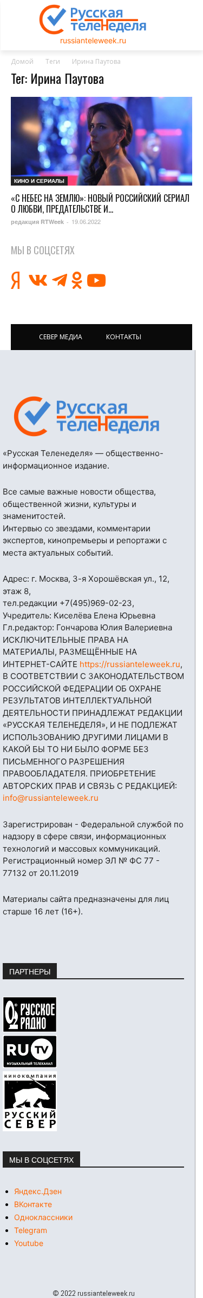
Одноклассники (43, 1217)
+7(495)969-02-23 (96, 603)
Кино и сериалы (39, 181)
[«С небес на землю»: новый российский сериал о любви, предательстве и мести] (101, 141)
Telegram (30, 1230)
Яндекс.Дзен (38, 1191)
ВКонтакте (33, 1204)
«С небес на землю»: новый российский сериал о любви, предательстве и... (100, 203)
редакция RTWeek (37, 222)
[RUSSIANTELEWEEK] (93, 19)
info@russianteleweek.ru (51, 798)
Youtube (28, 1243)
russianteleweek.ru (93, 40)
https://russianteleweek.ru (130, 664)
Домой (22, 61)
